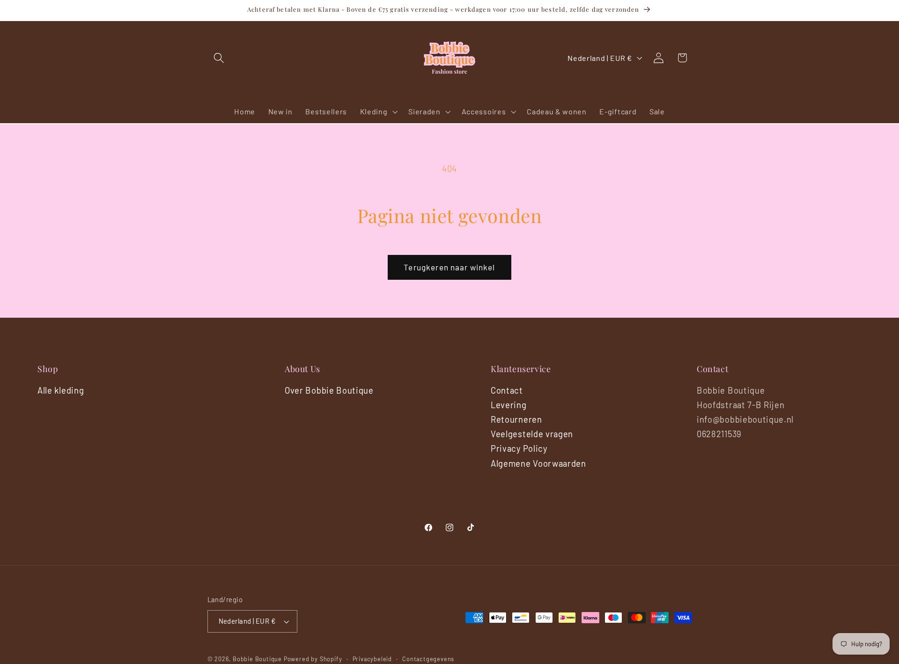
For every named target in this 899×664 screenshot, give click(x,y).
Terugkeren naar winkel (449, 267)
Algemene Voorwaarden (538, 463)
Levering (509, 405)
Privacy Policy (519, 448)
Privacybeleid (372, 659)
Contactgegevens (428, 659)
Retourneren (516, 419)
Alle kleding (60, 390)
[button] (219, 58)
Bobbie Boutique (257, 659)
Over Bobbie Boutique (329, 390)
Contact (507, 390)
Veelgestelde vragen (532, 434)
